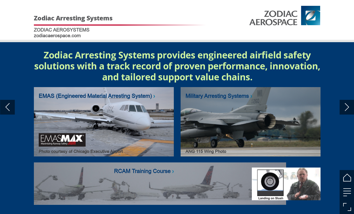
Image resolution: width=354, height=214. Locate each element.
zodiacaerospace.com (57, 35)
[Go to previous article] (7, 107)
